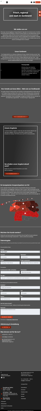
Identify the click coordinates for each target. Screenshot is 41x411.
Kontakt (22, 394)
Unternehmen (24, 387)
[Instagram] (34, 2)
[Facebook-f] (31, 2)
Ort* (22, 290)
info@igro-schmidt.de (25, 380)
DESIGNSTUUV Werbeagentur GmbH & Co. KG (26, 410)
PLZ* (1, 290)
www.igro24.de (24, 384)
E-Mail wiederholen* (25, 260)
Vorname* (2, 254)
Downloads (23, 398)
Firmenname (24, 269)
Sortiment (23, 389)
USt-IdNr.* (2, 275)
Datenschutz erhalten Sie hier (12, 319)
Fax (21, 296)
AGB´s (2, 408)
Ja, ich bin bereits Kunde (7, 305)
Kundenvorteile (24, 392)
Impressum (3, 401)
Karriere (22, 396)
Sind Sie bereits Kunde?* (6, 303)
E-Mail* (2, 260)
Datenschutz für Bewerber (6, 406)
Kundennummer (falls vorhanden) (8, 269)
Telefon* (2, 296)
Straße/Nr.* (3, 285)
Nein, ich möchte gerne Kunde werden (22, 305)
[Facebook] (1, 377)
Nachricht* (2, 307)
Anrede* (2, 249)
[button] (7, 2)
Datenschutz (3, 403)
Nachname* (23, 254)
